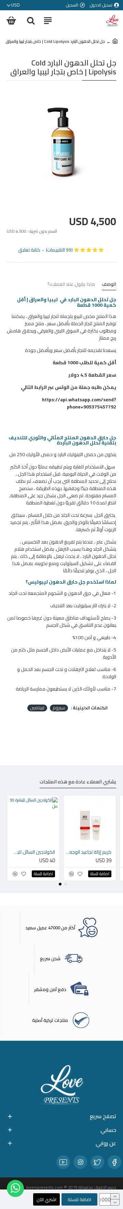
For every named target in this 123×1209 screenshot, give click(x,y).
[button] (65, 884)
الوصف (109, 285)
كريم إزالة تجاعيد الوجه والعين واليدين (88, 852)
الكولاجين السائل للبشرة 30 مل (32, 852)
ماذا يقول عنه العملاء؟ (71, 285)
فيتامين (37, 708)
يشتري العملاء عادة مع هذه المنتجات (78, 782)
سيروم (59, 708)
